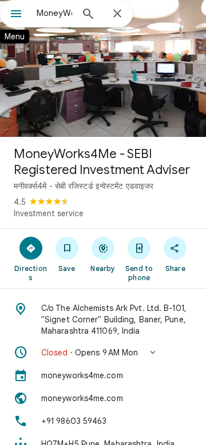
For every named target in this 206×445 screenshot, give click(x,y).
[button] (103, 352)
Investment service (49, 213)
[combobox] (54, 13)
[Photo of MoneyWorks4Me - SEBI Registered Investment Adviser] (103, 68)
